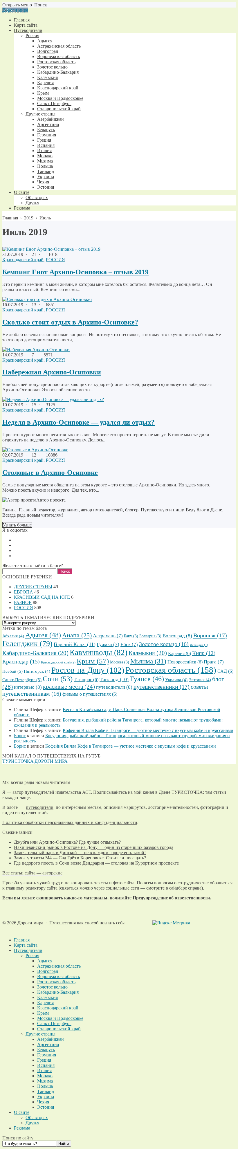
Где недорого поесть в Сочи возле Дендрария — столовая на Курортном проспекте (96, 863)
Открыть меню (17, 4)
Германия (46, 1054)
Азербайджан (50, 1039)
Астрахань (108, 635)
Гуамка (108, 644)
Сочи (58, 679)
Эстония (200, 679)
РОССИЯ (55, 259)
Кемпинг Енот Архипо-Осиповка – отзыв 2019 (75, 272)
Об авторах (37, 1117)
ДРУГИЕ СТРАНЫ (33, 586)
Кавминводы (98, 652)
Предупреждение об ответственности (171, 897)
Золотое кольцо (164, 644)
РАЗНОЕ (23, 602)
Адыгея (43, 635)
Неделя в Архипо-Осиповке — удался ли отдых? (78, 422)
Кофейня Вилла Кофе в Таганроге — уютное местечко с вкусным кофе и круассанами (148, 730)
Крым (93, 661)
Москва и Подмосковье (60, 1018)
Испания (46, 1065)
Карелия (179, 653)
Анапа (77, 635)
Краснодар (21, 662)
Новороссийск (185, 661)
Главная (22, 939)
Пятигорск (37, 671)
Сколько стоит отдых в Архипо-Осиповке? (70, 322)
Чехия (43, 1101)
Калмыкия (148, 653)
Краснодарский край (23, 259)
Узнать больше (17, 524)
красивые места (69, 686)
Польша (45, 1086)
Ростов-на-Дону (87, 670)
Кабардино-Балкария (35, 653)
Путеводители (28, 950)
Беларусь (46, 1049)
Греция (44, 1060)
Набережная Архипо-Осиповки (51, 372)
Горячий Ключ (74, 644)
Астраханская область (59, 966)
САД (225, 671)
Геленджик (27, 643)
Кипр (203, 653)
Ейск (129, 644)
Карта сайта (25, 945)
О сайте (21, 1112)
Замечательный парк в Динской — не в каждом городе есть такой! (80, 852)
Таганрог (86, 679)
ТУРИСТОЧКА (187, 792)
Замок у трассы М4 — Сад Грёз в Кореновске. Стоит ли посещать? (80, 857)
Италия (44, 1070)
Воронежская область (58, 976)
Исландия (199, 645)
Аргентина (48, 1044)
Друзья (32, 1122)
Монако (45, 1075)
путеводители (114, 687)
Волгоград (177, 635)
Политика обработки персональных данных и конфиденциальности (69, 822)
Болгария (150, 636)
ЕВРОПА (23, 591)
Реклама (22, 1127)
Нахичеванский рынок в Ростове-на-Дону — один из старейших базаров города (93, 847)
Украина (176, 679)
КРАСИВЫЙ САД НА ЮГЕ (42, 597)
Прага (214, 662)
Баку (131, 636)
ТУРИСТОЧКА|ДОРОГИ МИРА (35, 761)
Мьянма (148, 661)
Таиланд (114, 679)
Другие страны (40, 1033)
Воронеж (210, 635)
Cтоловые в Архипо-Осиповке (50, 472)
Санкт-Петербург (22, 679)
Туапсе (147, 679)
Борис (20, 735)
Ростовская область (170, 669)
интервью (28, 687)
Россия (32, 955)
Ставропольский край (59, 1028)
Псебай (12, 671)
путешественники (162, 686)
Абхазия (13, 636)
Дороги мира (15, 10)
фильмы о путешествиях (89, 694)
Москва (119, 662)
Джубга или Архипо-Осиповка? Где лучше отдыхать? (67, 842)
